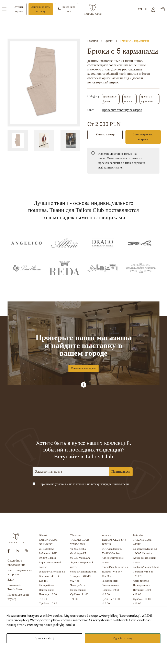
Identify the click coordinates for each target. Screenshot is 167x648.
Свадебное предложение (16, 562)
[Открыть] (4, 9)
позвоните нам (69, 9)
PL (146, 9)
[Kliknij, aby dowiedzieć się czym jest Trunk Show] (83, 385)
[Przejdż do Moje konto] (153, 9)
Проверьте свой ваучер (18, 596)
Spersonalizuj (44, 638)
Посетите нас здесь (83, 368)
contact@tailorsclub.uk (52, 571)
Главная (92, 40)
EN (140, 9)
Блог (11, 579)
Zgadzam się (122, 638)
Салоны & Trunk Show (15, 587)
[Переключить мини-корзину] (162, 9)
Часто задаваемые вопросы (20, 572)
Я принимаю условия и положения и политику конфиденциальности (83, 484)
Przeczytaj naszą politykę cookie (51, 625)
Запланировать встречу (40, 9)
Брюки (108, 40)
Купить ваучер (18, 9)
